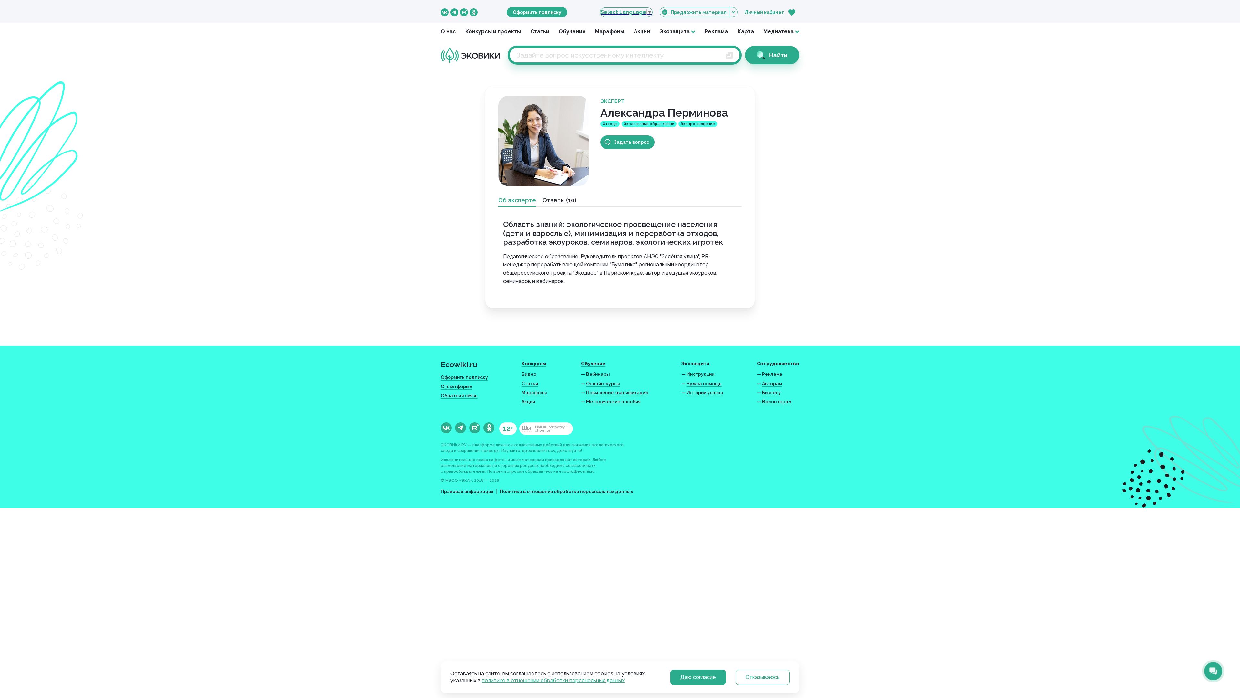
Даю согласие (698, 677)
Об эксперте (517, 200)
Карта (746, 31)
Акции (642, 31)
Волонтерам (776, 401)
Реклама (716, 31)
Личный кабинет (764, 12)
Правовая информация (467, 491)
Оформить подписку (537, 12)
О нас (448, 31)
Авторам (772, 383)
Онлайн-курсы (603, 383)
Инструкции (700, 374)
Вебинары (598, 374)
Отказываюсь (763, 677)
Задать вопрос (631, 142)
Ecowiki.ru (459, 364)
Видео (529, 374)
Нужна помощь (704, 383)
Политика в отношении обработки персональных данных (566, 491)
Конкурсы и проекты (493, 31)
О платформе (456, 386)
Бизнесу (771, 392)
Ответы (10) (559, 200)
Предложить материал (699, 12)
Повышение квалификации (617, 392)
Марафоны (609, 31)
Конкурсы (534, 363)
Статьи (540, 31)
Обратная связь (459, 395)
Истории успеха (705, 392)
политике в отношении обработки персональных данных (553, 680)
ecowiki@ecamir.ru (576, 471)
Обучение (572, 31)
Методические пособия (613, 401)
